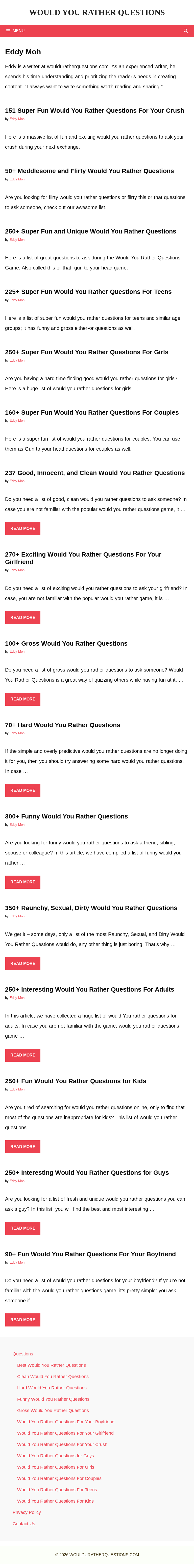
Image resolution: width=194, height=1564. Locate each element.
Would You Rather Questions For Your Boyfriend (65, 1421)
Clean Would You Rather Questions (53, 1376)
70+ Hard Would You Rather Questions (62, 724)
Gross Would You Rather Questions (53, 1410)
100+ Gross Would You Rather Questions (66, 643)
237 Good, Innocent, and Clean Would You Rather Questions (95, 472)
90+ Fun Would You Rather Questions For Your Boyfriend (90, 1254)
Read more (22, 528)
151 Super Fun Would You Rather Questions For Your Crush (94, 110)
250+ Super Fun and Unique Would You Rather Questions (90, 231)
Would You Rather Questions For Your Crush (62, 1444)
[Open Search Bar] (185, 31)
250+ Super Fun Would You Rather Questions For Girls (86, 352)
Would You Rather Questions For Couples (59, 1478)
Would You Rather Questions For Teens (57, 1489)
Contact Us (24, 1523)
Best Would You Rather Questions (51, 1365)
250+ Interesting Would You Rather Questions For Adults (89, 989)
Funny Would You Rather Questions (53, 1399)
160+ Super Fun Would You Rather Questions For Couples (92, 412)
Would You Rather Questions (97, 12)
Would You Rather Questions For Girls (55, 1467)
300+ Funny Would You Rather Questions (66, 816)
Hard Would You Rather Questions (52, 1387)
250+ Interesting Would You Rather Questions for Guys (87, 1172)
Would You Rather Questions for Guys (55, 1455)
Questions (23, 1353)
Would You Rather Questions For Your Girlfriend (65, 1433)
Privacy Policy (27, 1512)
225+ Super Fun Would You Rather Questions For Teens (88, 291)
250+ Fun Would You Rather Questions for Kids (75, 1080)
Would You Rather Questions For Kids (55, 1501)
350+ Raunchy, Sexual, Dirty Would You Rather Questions (91, 907)
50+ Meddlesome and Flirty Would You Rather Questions (89, 170)
